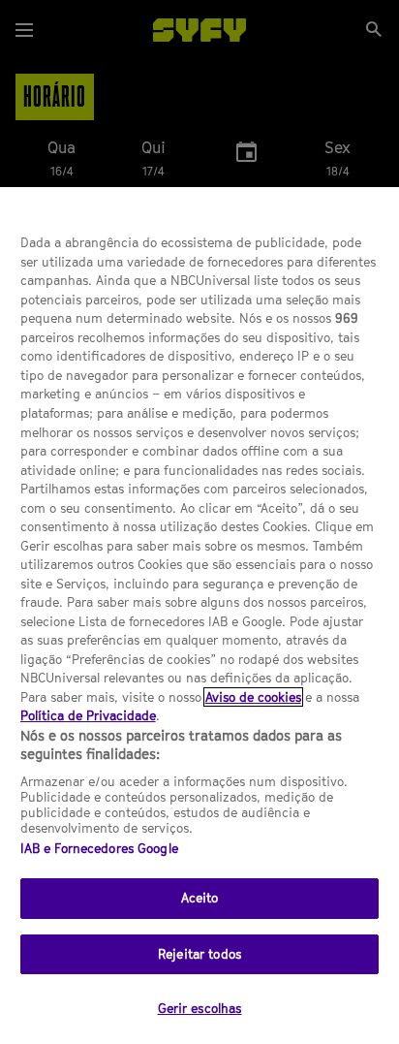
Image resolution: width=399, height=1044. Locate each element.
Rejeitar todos (199, 954)
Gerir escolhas (200, 1008)
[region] (199, 615)
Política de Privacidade (88, 715)
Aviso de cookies (253, 697)
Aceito (200, 897)
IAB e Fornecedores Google (99, 848)
